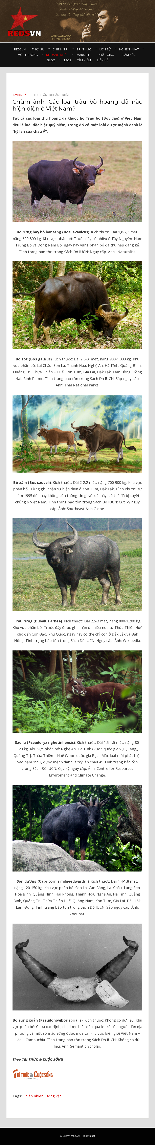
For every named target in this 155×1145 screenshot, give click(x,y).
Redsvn (20, 49)
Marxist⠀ (84, 55)
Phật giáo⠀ (107, 55)
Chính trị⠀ (61, 49)
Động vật (53, 1096)
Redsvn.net (89, 1136)
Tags (67, 60)
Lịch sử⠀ (106, 49)
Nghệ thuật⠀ (130, 49)
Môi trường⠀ (29, 55)
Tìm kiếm (84, 60)
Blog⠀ (52, 60)
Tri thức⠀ (84, 49)
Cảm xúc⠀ (130, 55)
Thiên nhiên (33, 1096)
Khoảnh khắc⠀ (58, 55)
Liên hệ (102, 60)
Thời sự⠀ (39, 49)
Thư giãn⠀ (41, 95)
